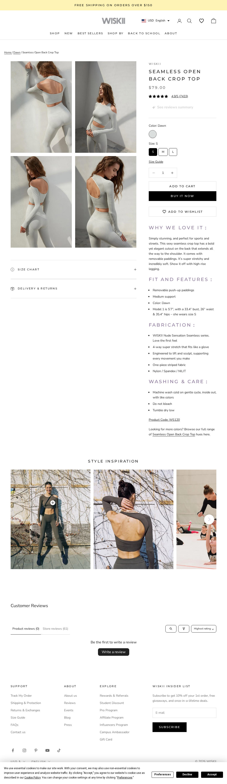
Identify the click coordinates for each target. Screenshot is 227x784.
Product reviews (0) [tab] (25, 629)
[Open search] (170, 629)
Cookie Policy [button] (32, 777)
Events (68, 710)
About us (70, 696)
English (38, 761)
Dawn (153, 134)
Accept (212, 774)
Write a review (113, 652)
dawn (16, 52)
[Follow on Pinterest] (36, 750)
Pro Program (108, 710)
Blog (67, 717)
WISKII (155, 63)
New (69, 33)
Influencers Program (114, 725)
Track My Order (21, 696)
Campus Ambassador (114, 732)
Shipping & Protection (26, 703)
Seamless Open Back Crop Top (40, 52)
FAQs (14, 725)
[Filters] (183, 629)
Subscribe (169, 727)
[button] (201, 21)
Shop (55, 33)
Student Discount (112, 703)
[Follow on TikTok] (59, 750)
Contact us (18, 732)
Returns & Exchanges (25, 710)
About (171, 33)
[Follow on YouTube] (47, 750)
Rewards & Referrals (114, 696)
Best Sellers (90, 33)
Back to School (144, 33)
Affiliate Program (111, 717)
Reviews (70, 703)
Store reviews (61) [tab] (55, 629)
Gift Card (106, 739)
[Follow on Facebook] (13, 750)
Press (68, 725)
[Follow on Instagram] (24, 750)
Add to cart (182, 186)
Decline (187, 774)
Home (8, 52)
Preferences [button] (124, 777)
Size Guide (18, 717)
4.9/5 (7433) (179, 96)
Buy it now (182, 196)
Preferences (162, 774)
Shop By (116, 33)
